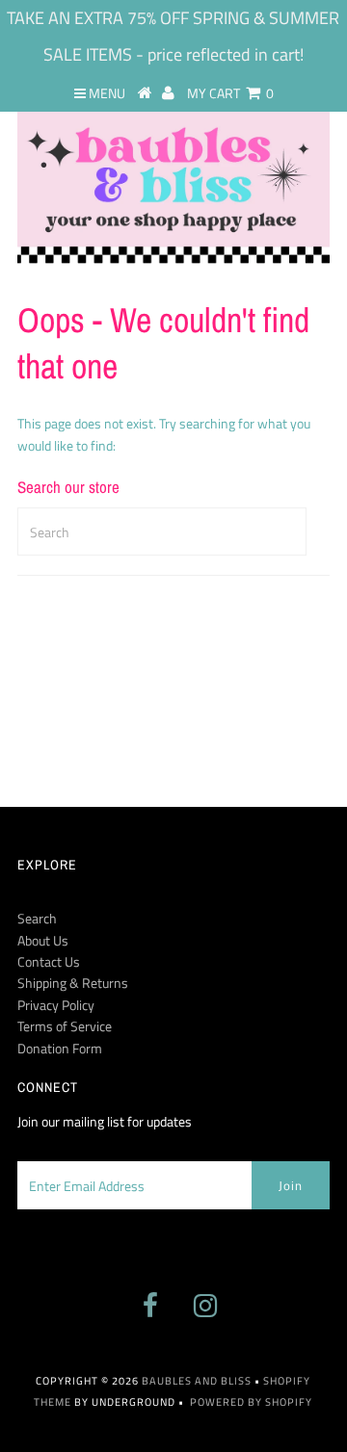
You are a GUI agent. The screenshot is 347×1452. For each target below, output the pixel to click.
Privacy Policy (55, 1005)
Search (37, 918)
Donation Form (59, 1048)
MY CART (230, 93)
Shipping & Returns (72, 982)
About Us (42, 940)
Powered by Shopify (251, 1402)
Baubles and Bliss (197, 1380)
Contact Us (48, 961)
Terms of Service (64, 1026)
